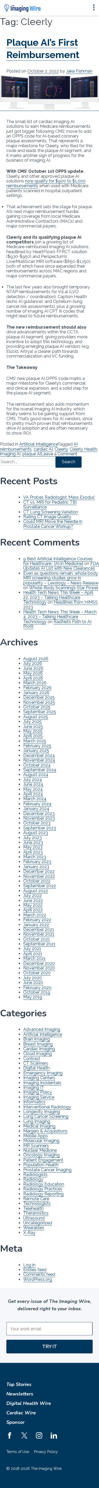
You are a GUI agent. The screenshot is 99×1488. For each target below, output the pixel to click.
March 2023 (34, 856)
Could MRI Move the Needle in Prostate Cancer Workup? (52, 524)
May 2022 (33, 905)
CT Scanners (35, 1063)
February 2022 (37, 919)
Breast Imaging (38, 1044)
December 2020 (39, 963)
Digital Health (36, 1068)
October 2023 (36, 823)
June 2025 (33, 726)
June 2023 (33, 842)
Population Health (40, 1164)
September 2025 (39, 711)
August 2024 (35, 774)
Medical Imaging (39, 1126)
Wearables (33, 1227)
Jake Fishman (79, 71)
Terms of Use (17, 1452)
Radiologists (35, 1174)
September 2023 (39, 827)
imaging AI (10, 453)
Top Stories (18, 1384)
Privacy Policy (46, 1452)
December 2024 (39, 755)
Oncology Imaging (41, 1155)
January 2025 (36, 750)
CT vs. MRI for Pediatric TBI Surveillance (50, 504)
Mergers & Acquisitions (45, 1131)
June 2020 (33, 982)
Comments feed (39, 1274)
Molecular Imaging (41, 1140)
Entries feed (34, 1269)
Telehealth (33, 1208)
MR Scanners (36, 1145)
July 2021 (32, 948)
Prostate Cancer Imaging (47, 1169)
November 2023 (39, 818)
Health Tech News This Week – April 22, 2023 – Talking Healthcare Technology (58, 597)
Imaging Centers (39, 1077)
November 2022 (39, 876)
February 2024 (37, 803)
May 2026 (33, 673)
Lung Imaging (36, 1121)
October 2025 (36, 707)
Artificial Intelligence (38, 444)
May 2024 (33, 789)
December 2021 (38, 929)
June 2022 (33, 900)
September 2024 (39, 769)
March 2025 (34, 740)
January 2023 (36, 866)
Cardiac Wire (21, 1413)
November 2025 (39, 702)
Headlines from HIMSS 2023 (60, 604)
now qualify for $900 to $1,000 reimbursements (46, 183)
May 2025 (33, 731)
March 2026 (34, 682)
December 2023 (39, 813)
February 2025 (37, 745)
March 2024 (34, 798)
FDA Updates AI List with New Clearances (61, 566)
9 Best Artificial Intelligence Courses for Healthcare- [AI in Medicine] (58, 561)
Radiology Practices (42, 1188)
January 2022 (36, 924)
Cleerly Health (83, 449)
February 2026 (37, 687)
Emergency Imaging (43, 1073)
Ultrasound (34, 1218)
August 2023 (35, 832)
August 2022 (35, 890)
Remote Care (36, 1198)
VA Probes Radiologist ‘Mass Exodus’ (59, 497)
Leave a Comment (59, 454)
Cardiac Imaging (39, 1048)
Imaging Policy (37, 1092)
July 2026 (32, 663)
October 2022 (36, 881)
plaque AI (31, 453)
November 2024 (39, 760)
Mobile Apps (35, 1135)
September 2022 (39, 885)
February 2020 (37, 987)
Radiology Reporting (43, 1193)
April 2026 (33, 678)
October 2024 (37, 765)
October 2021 (36, 939)
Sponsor (15, 1422)
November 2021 (38, 934)
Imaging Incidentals (42, 1082)
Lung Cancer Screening (45, 1116)
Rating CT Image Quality (47, 516)
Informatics (34, 1101)
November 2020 (39, 968)
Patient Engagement (43, 1160)
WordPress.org (37, 1279)
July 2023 (32, 837)
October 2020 (37, 972)
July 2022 (32, 895)
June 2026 (33, 668)
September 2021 (39, 943)
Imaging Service (38, 1097)
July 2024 (32, 779)
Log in (29, 1264)
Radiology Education (43, 1184)
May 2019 (32, 997)
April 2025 (33, 735)
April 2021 (32, 953)
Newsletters (19, 1394)
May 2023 (33, 847)
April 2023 (33, 852)
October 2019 (36, 992)
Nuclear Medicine (40, 1150)
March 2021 (34, 958)
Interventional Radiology (47, 1106)
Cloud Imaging (37, 1053)
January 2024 (36, 808)
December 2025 (39, 697)
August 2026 (35, 658)
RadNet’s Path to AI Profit (57, 624)
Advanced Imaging (41, 1029)
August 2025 (35, 716)
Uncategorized (37, 1222)
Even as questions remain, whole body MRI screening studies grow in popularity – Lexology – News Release (60, 578)
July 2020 (32, 977)
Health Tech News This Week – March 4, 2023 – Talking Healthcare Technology (60, 616)
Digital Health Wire (28, 1403)
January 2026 (36, 692)
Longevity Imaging (41, 1111)
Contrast (31, 1058)
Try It (49, 1346)
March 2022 (34, 915)
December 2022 (39, 871)
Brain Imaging (36, 1039)
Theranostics (36, 1213)
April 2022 (33, 910)
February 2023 (37, 861)
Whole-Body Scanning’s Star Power (63, 587)
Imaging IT (33, 1087)
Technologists (37, 1203)
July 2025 (32, 721)
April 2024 (33, 794)
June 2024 (33, 784)
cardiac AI (43, 449)
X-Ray (29, 1232)
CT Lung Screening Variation (50, 511)
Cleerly (61, 449)
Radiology (33, 1179)
